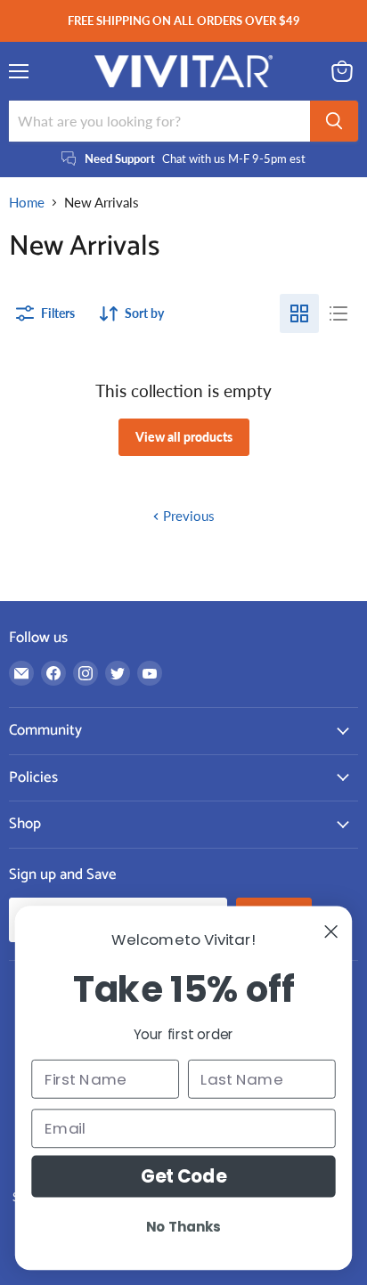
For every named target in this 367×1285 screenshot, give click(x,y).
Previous (187, 516)
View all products (183, 436)
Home (27, 202)
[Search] (334, 121)
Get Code (184, 1176)
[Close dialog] (331, 931)
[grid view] (299, 313)
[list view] (338, 313)
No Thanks (183, 1226)
